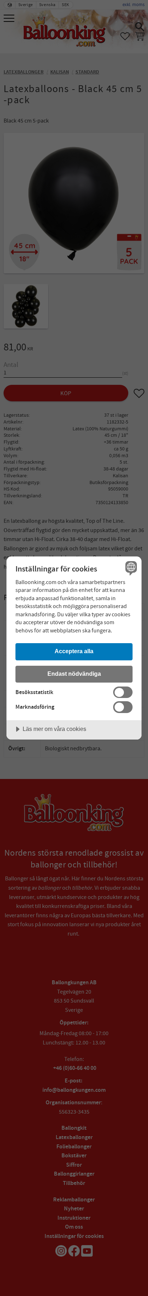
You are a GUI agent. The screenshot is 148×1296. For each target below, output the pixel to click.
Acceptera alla (74, 651)
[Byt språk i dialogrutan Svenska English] (130, 567)
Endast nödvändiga (74, 673)
